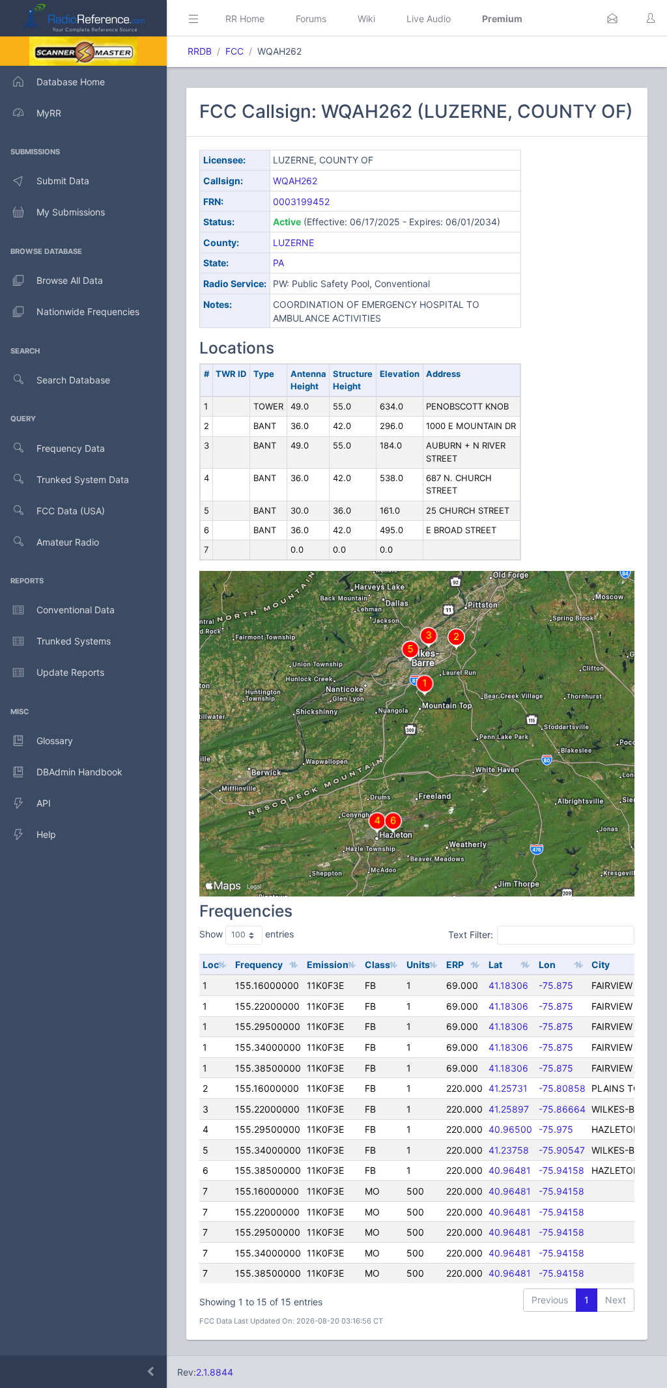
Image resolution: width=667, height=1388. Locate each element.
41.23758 (509, 1150)
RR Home (244, 18)
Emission (327, 964)
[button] (612, 18)
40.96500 (510, 1129)
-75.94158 (561, 1170)
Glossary (54, 740)
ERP (455, 964)
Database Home (70, 81)
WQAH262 (295, 180)
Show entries (246, 933)
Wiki (366, 18)
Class (377, 964)
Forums (311, 18)
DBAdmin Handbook (79, 771)
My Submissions (70, 211)
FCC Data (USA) (70, 510)
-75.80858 (562, 1088)
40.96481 (510, 1170)
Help (46, 834)
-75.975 (556, 1129)
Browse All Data (69, 280)
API (43, 803)
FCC (234, 51)
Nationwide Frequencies (87, 311)
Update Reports (70, 672)
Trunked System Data (82, 479)
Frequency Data (70, 448)
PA (278, 262)
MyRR (48, 112)
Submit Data (62, 180)
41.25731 (508, 1088)
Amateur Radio (67, 542)
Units (418, 964)
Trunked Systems (73, 640)
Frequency (259, 964)
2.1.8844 (214, 1372)
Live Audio (428, 18)
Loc (211, 964)
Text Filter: (470, 934)
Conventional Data (75, 609)
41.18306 (508, 985)
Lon (547, 964)
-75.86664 (562, 1109)
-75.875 (556, 985)
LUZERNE (293, 242)
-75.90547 (562, 1150)
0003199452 (301, 201)
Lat (495, 964)
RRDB (200, 51)
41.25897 (509, 1109)
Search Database (73, 379)
